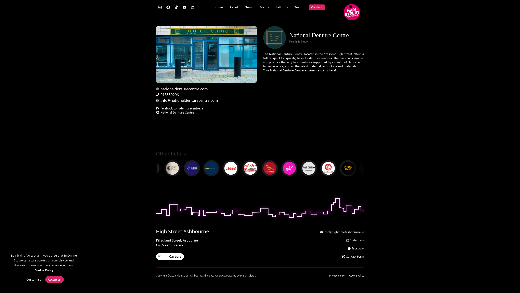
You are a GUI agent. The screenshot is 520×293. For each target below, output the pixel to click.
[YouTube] (184, 7)
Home (218, 7)
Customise (33, 279)
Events (264, 7)
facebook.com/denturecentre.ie (181, 108)
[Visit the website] (188, 168)
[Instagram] (160, 7)
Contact (317, 7)
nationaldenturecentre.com (184, 88)
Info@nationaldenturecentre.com (189, 100)
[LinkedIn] (192, 7)
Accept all (54, 279)
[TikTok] (176, 7)
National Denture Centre (177, 112)
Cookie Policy (44, 270)
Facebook (357, 248)
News (249, 7)
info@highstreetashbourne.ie (344, 232)
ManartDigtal (247, 275)
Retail (234, 7)
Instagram (357, 240)
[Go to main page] (352, 12)
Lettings (282, 7)
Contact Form (355, 256)
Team (298, 7)
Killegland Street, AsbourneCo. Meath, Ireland (177, 242)
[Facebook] (168, 7)
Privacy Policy (336, 275)
